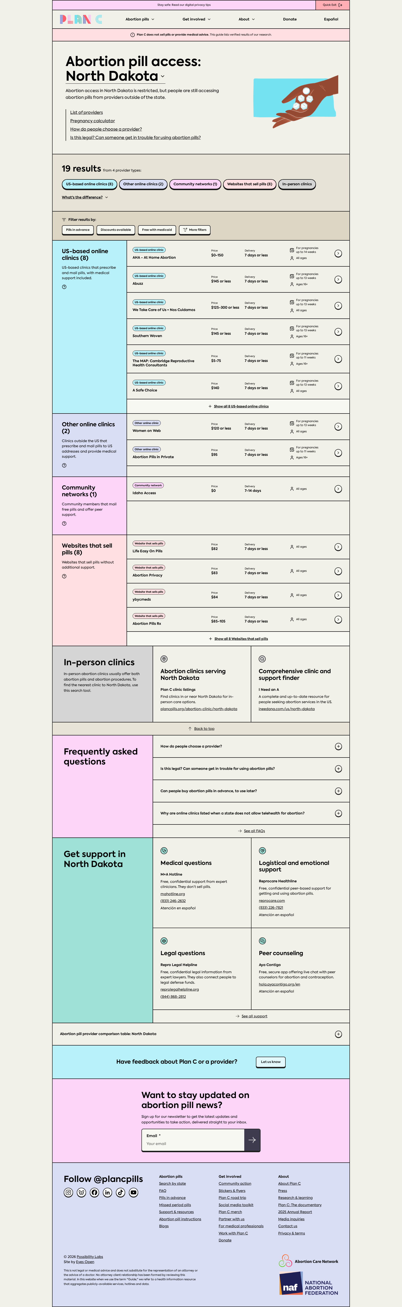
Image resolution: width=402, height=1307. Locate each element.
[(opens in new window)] (308, 1260)
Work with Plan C (233, 1233)
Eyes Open (85, 1261)
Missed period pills (175, 1205)
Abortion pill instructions (180, 1219)
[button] (92, 121)
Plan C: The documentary (300, 1205)
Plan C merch (230, 1211)
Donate (290, 19)
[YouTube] (133, 1192)
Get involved (194, 19)
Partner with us (232, 1219)
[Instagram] (68, 1192)
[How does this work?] (64, 287)
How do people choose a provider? (106, 129)
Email (152, 1135)
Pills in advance (172, 1197)
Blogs (164, 1226)
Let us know (271, 1061)
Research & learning (295, 1197)
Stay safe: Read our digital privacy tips (184, 5)
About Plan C (289, 1183)
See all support (254, 1016)
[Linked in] (107, 1192)
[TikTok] (120, 1192)
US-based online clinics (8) (89, 184)
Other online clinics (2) (143, 184)
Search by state (172, 1183)
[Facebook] (94, 1192)
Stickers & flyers (232, 1190)
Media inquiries (291, 1219)
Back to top (204, 728)
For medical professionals (241, 1226)
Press (282, 1190)
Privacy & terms (291, 1233)
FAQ (162, 1190)
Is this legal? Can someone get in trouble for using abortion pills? (135, 137)
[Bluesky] (81, 1192)
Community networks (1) (195, 184)
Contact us (287, 1226)
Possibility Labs (90, 1256)
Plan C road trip (232, 1197)
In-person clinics (297, 184)
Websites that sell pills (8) (249, 184)
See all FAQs (254, 831)
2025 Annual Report (295, 1211)
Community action (235, 1183)
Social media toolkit (236, 1205)
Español (331, 19)
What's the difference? (82, 197)
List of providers (86, 112)
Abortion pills (137, 19)
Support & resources (176, 1211)
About (244, 19)
